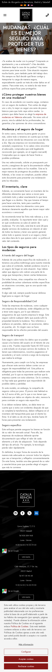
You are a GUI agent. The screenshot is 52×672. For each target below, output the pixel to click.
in (36, 513)
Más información (26, 644)
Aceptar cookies (26, 659)
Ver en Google (13, 551)
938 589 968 (27, 535)
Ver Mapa (26, 557)
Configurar (26, 651)
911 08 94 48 (27, 575)
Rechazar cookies (26, 666)
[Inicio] (26, 15)
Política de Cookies (19, 626)
